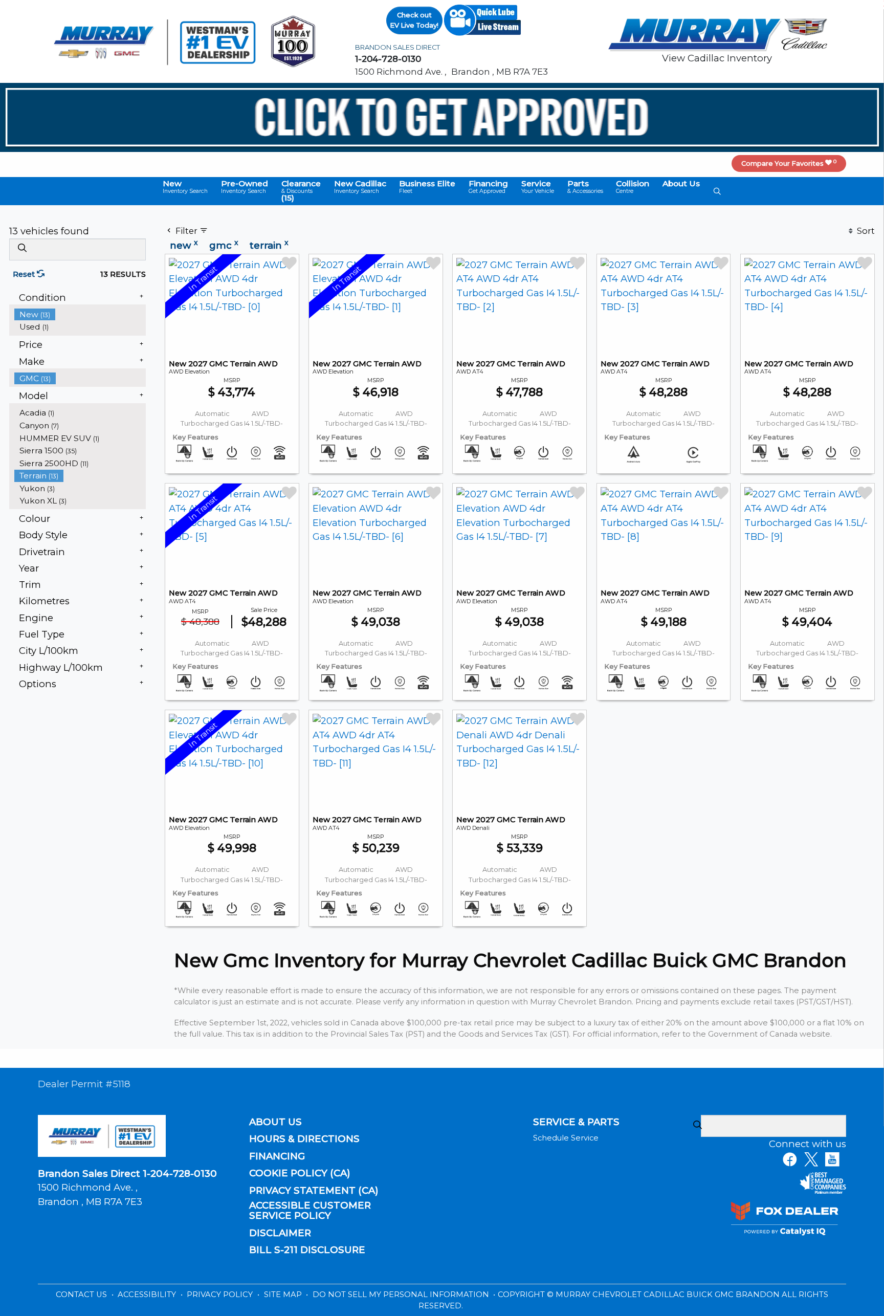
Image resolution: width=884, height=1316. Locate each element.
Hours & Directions (304, 1139)
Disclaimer (280, 1233)
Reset (25, 274)
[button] (185, 187)
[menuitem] (80, 314)
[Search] (22, 248)
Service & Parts (576, 1122)
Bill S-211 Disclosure (307, 1250)
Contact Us (82, 1294)
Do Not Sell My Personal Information (402, 1294)
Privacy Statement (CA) (314, 1191)
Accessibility (148, 1294)
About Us (275, 1122)
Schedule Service (566, 1138)
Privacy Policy (221, 1294)
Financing (277, 1156)
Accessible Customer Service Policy (310, 1210)
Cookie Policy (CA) (299, 1173)
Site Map (284, 1294)
